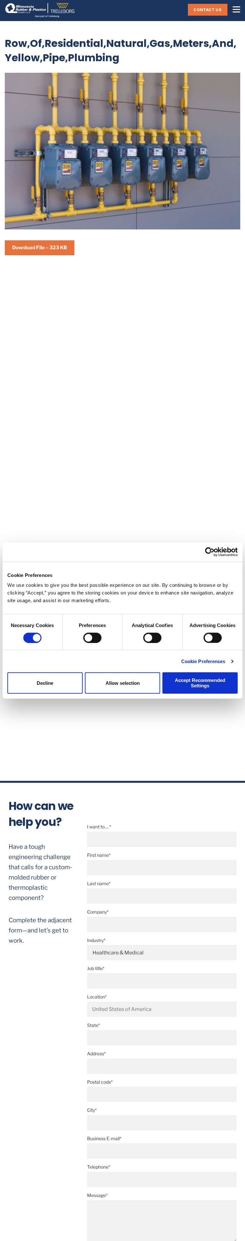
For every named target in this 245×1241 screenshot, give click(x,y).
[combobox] (161, 1009)
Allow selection (123, 682)
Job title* (95, 968)
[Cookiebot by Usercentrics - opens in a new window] (210, 552)
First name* (98, 855)
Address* (96, 1053)
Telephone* (98, 1167)
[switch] (92, 637)
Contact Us (208, 9)
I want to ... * (99, 826)
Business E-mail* (104, 1138)
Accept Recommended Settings (200, 682)
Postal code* (100, 1082)
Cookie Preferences (203, 661)
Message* (97, 1195)
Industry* (96, 940)
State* (93, 1025)
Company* (97, 912)
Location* (97, 996)
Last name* (98, 883)
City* (92, 1110)
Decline (45, 682)
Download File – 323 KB (39, 247)
